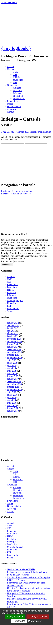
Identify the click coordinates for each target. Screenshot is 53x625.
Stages (10, 104)
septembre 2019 (14, 357)
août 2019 (11, 360)
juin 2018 (11, 397)
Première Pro (19, 98)
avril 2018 (11, 402)
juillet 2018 (12, 394)
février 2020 (12, 344)
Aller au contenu (9, 2)
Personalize (19, 621)
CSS (15, 74)
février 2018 (12, 408)
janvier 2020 (13, 346)
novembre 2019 (14, 352)
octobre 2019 (13, 354)
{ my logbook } (16, 48)
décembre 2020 (14, 338)
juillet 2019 (12, 362)
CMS (15, 72)
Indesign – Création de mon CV (16, 193)
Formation (12, 287)
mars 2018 (12, 405)
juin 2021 (11, 328)
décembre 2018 (14, 381)
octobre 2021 (13, 325)
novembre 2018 (14, 384)
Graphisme (12, 85)
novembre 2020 (14, 341)
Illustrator (17, 90)
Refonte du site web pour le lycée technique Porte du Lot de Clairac (27, 573)
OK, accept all (15, 616)
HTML (16, 77)
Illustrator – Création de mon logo (17, 191)
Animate (17, 88)
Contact (10, 112)
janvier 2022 (13, 322)
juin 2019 (11, 365)
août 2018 (11, 392)
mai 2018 (11, 400)
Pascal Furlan (36, 132)
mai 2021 (11, 330)
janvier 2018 (13, 411)
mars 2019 (12, 373)
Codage (10, 69)
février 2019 (12, 376)
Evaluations (12, 101)
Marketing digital (15, 300)
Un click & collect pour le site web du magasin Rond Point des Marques (28, 589)
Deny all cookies (39, 616)
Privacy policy (35, 621)
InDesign (17, 93)
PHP (15, 82)
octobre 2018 (13, 386)
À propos (11, 109)
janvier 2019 (13, 378)
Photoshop (18, 96)
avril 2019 (11, 370)
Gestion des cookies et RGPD (21, 569)
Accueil (10, 66)
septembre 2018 (14, 389)
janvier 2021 (13, 336)
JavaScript (18, 80)
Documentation (14, 106)
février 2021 (12, 333)
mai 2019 (11, 368)
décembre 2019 (14, 349)
